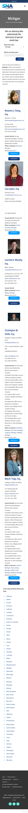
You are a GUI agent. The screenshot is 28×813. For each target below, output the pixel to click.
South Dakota (10, 731)
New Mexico (10, 698)
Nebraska (9, 685)
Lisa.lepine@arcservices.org (13, 195)
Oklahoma (9, 714)
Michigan (9, 668)
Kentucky (9, 652)
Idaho (8, 635)
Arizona (8, 602)
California (9, 609)
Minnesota (9, 671)
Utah (7, 741)
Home (7, 22)
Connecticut (10, 615)
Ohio (7, 711)
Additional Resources (17, 786)
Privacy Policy (16, 797)
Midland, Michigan (16, 572)
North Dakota (10, 707)
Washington (10, 750)
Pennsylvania (10, 720)
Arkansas (9, 606)
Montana (9, 682)
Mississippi (9, 674)
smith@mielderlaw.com (12, 342)
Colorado (9, 612)
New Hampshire (11, 691)
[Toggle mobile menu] (25, 6)
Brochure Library (6, 786)
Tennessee (9, 734)
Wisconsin (9, 757)
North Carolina (10, 704)
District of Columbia (12, 622)
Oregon (8, 717)
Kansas (8, 648)
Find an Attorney (11, 777)
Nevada (8, 688)
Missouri (8, 678)
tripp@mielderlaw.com (11, 485)
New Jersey (10, 694)
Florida (8, 625)
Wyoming (9, 760)
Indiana (8, 642)
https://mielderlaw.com (12, 356)
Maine (8, 658)
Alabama (9, 596)
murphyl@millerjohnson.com (13, 270)
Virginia (8, 747)
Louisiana (9, 655)
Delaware (9, 619)
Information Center (6, 779)
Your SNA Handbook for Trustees (9, 784)
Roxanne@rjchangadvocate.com (14, 120)
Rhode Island (10, 724)
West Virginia (10, 753)
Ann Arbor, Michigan (17, 430)
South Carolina (10, 728)
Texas (8, 737)
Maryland (9, 661)
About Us (16, 779)
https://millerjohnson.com (12, 278)
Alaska (8, 599)
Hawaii (8, 632)
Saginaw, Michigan (11, 432)
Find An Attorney (13, 22)
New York (9, 701)
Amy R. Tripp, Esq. (13, 478)
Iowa (7, 645)
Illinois (8, 639)
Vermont (9, 744)
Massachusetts (11, 665)
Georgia (8, 628)
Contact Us (4, 782)
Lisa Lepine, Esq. (12, 188)
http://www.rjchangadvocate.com (15, 129)
